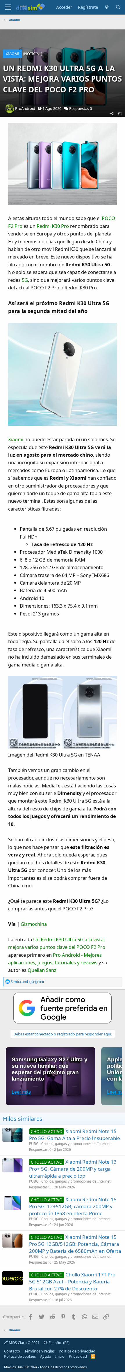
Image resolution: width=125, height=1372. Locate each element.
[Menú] (8, 7)
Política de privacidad (77, 1351)
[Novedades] (106, 7)
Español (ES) (58, 1342)
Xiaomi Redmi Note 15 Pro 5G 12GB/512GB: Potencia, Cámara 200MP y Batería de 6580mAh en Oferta (75, 1244)
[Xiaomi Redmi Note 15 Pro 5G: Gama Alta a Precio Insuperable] (12, 1135)
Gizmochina (34, 924)
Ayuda (45, 1356)
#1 (120, 113)
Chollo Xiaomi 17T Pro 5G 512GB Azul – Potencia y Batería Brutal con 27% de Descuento (72, 1281)
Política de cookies (20, 1356)
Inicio (60, 1356)
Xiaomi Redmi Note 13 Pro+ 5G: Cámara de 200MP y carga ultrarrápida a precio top (73, 1168)
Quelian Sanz (42, 970)
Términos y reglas (39, 1351)
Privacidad (78, 1356)
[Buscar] (118, 7)
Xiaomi (15, 439)
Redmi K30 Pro (53, 226)
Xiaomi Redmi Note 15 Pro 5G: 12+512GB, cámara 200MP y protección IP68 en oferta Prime (73, 1206)
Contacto (12, 1351)
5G (25, 280)
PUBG (34, 1143)
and (27, 981)
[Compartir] (112, 113)
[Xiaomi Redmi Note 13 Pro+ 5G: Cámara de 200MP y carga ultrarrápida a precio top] (12, 1165)
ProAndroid (25, 108)
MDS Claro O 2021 (24, 1342)
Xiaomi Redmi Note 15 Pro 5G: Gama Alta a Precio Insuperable (74, 1134)
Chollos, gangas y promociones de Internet (75, 1143)
